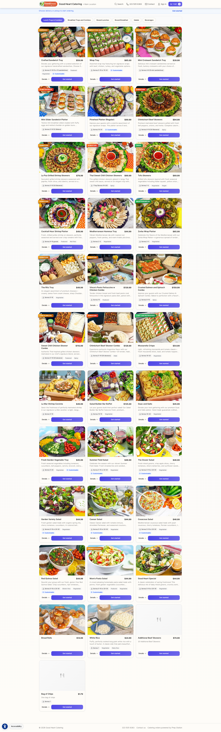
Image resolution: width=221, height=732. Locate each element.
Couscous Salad (145, 519)
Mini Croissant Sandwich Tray (152, 60)
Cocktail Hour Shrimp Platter (54, 231)
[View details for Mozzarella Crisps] (159, 327)
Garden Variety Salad (51, 519)
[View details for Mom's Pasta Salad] (110, 560)
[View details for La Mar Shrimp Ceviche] (62, 385)
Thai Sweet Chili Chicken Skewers (106, 175)
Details (44, 79)
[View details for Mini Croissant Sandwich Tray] (159, 42)
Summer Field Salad (99, 460)
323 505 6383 (128, 728)
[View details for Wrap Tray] (110, 42)
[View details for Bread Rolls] (62, 619)
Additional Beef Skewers (149, 638)
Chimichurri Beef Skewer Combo (105, 345)
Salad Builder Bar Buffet (101, 404)
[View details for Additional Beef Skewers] (159, 619)
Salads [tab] (136, 20)
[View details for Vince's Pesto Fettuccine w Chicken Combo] (110, 269)
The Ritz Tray (47, 287)
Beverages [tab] (149, 20)
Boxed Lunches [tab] (103, 20)
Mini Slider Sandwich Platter (54, 119)
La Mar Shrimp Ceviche (52, 404)
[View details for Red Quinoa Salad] (62, 560)
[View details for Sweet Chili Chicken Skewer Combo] (62, 327)
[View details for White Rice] (110, 619)
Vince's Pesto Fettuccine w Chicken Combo (102, 288)
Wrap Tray (94, 60)
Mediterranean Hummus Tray (103, 231)
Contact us (141, 728)
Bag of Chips (47, 694)
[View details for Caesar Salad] (110, 501)
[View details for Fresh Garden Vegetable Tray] (62, 441)
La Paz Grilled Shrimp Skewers (55, 175)
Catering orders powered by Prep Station (165, 728)
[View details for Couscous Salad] (159, 501)
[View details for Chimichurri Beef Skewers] (159, 101)
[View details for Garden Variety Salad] (62, 501)
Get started (177, 11)
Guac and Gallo (145, 404)
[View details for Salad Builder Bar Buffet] (110, 385)
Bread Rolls (46, 638)
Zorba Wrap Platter (147, 231)
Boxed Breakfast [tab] (121, 20)
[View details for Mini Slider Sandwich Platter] (62, 101)
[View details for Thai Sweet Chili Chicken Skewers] (110, 157)
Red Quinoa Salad (49, 578)
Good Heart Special (147, 578)
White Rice (95, 638)
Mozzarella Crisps (146, 345)
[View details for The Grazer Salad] (159, 441)
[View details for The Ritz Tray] (62, 269)
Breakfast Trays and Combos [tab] (79, 20)
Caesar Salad (96, 519)
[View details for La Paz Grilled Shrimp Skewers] (62, 157)
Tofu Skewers (144, 175)
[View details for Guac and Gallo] (159, 385)
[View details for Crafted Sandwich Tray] (62, 42)
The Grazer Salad (146, 460)
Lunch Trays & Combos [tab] (52, 20)
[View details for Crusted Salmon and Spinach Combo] (159, 269)
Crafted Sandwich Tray (52, 60)
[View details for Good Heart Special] (159, 560)
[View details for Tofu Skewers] (159, 157)
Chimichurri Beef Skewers (150, 119)
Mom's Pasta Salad (98, 578)
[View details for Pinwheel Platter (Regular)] (110, 101)
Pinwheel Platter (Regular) (102, 119)
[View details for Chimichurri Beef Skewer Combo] (110, 327)
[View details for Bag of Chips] (62, 675)
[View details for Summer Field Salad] (110, 441)
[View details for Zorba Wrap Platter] (159, 213)
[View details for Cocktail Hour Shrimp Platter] (62, 213)
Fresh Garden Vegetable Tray (55, 460)
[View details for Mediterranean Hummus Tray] (110, 213)
